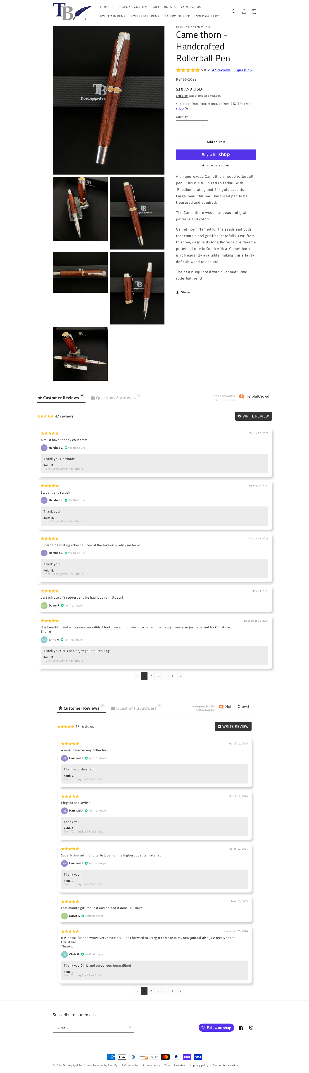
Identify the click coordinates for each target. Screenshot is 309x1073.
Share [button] (185, 292)
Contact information (225, 1065)
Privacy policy (151, 1065)
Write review (255, 416)
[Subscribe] (129, 1027)
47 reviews (221, 70)
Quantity (182, 117)
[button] (106, 7)
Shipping (182, 95)
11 (173, 676)
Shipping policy (198, 1065)
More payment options (216, 165)
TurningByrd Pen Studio (77, 1065)
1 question (243, 70)
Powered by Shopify (105, 1065)
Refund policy (130, 1065)
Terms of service (174, 1065)
